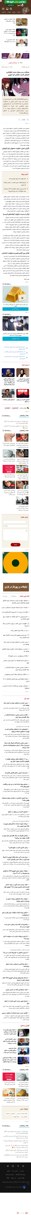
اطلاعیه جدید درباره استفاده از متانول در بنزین (15, 1013)
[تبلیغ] (15, 3)
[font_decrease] (19, 119)
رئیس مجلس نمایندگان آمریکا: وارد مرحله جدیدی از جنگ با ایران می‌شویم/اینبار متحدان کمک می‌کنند (16, 745)
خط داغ (26, 699)
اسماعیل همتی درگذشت (9, 400)
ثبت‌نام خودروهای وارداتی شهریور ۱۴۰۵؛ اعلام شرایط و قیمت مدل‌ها (16, 979)
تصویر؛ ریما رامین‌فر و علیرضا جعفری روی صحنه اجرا (23, 381)
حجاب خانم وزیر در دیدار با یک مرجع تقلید (9, 41)
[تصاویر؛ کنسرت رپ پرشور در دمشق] (22, 393)
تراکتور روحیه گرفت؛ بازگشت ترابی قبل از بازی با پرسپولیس (15, 914)
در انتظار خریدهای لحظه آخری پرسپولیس (16, 674)
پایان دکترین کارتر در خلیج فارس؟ (18, 848)
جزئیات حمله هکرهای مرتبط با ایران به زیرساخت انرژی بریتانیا (17, 900)
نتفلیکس (7, 408)
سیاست (18, 12)
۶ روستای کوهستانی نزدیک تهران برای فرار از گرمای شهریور (14, 348)
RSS (8, 1178)
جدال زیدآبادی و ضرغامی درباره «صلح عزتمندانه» (17, 965)
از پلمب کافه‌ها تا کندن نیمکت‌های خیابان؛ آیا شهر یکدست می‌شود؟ (9, 1041)
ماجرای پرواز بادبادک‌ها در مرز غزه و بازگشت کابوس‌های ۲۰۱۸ (16, 785)
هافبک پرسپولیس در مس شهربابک (18, 656)
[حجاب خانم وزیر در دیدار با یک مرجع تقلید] (21, 42)
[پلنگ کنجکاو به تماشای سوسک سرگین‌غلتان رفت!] (21, 22)
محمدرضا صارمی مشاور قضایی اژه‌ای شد (16, 773)
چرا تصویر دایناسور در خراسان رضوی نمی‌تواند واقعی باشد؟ (15, 799)
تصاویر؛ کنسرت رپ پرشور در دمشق (23, 401)
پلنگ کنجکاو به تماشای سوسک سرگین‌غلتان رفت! (9, 21)
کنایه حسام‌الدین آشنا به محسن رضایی (17, 990)
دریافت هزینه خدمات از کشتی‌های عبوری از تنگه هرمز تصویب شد (16, 825)
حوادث (9, 12)
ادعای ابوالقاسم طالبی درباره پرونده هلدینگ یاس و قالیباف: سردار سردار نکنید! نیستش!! (9, 382)
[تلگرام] (8, 1166)
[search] (11, 9)
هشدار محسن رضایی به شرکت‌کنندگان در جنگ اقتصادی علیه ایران (17, 668)
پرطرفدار (13, 596)
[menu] (3, 8)
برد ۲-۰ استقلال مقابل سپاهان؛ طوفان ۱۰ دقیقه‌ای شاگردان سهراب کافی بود (17, 760)
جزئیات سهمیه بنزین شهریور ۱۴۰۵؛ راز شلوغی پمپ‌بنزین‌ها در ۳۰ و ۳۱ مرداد (9, 32)
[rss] (23, 1166)
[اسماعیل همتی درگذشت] (8, 393)
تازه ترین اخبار (24, 596)
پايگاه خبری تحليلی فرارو (11, 1182)
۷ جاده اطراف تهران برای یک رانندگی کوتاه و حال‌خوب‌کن (14, 358)
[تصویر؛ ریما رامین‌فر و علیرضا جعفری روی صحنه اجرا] (22, 372)
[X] (18, 1166)
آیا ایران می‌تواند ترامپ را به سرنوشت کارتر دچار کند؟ (16, 937)
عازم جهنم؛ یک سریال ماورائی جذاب (17, 179)
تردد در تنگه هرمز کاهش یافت (19, 630)
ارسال (15, 545)
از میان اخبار (25, 365)
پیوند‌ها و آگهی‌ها (20, 1174)
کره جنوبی (15, 408)
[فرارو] (25, 10)
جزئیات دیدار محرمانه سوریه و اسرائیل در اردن (15, 607)
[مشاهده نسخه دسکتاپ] (7, 9)
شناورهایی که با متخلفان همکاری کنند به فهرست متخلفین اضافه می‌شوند (17, 730)
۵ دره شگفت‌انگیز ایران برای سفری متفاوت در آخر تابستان (14, 353)
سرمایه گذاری (15, 309)
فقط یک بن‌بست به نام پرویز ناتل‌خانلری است (15, 612)
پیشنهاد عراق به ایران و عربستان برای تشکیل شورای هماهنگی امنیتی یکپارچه (16, 601)
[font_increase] (27, 119)
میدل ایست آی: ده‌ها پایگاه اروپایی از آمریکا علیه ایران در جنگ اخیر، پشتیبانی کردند (16, 858)
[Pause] (4, 329)
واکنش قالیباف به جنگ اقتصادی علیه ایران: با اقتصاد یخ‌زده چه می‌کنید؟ (15, 837)
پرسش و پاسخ (10, 1174)
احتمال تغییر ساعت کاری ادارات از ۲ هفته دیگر (16, 1002)
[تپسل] (3, 284)
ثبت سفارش (15, 339)
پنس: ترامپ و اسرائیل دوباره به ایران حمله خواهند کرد (16, 704)
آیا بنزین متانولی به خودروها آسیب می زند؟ (15, 953)
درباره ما (22, 1171)
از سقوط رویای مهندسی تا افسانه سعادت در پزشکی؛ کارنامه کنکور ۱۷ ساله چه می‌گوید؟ (9, 1032)
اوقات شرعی (21, 1178)
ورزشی (13, 12)
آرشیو (8, 1171)
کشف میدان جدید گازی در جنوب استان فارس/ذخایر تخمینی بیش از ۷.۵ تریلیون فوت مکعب (16, 887)
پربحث (5, 596)
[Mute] (7, 329)
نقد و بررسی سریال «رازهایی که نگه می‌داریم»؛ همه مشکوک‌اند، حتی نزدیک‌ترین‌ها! (15, 190)
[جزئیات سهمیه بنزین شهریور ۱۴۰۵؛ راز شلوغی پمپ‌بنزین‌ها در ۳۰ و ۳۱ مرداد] (21, 32)
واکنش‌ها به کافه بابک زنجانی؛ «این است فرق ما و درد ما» (16, 925)
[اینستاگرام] (13, 1166)
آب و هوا (13, 1178)
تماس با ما (15, 1171)
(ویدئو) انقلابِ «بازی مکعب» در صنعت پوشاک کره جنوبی (15, 184)
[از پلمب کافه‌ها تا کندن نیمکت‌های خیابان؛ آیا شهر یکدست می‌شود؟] (23, 1042)
